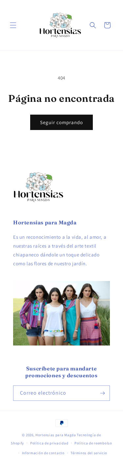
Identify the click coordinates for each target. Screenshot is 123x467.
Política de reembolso (93, 443)
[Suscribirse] (102, 393)
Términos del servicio (89, 453)
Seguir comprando (61, 122)
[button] (13, 25)
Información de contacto (43, 453)
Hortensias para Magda (55, 435)
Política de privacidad (49, 443)
